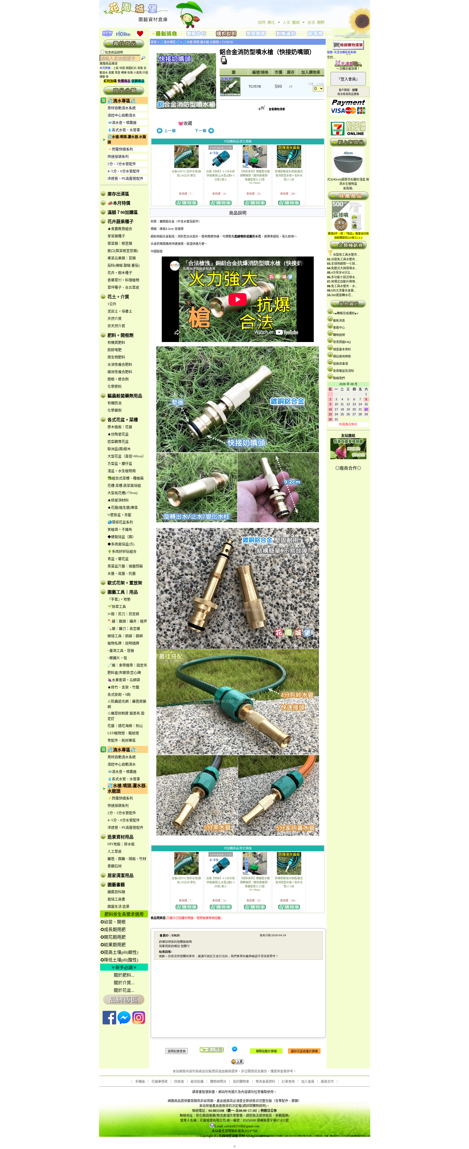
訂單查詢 (288, 1082)
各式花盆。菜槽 (122, 419)
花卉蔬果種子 (120, 221)
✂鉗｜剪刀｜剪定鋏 (123, 614)
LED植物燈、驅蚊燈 (123, 733)
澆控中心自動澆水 (121, 115)
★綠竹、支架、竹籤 (123, 687)
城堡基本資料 (342, 349)
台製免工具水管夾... (346, 254)
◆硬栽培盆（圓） (121, 537)
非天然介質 (116, 326)
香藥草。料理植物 (123, 280)
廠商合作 (327, 1082)
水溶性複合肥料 (119, 364)
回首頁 (179, 1082)
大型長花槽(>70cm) (122, 493)
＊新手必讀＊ (124, 967)
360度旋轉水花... (342, 295)
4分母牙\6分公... (342, 272)
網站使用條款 (342, 356)
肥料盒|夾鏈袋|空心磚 (124, 672)
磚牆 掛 (104, 76)
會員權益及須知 (343, 370)
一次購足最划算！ (348, 68)
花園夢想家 (159, 1082)
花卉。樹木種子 (119, 273)
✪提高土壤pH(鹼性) (119, 952)
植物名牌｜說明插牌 (123, 643)
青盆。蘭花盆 (118, 559)
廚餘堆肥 (114, 350)
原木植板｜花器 (119, 427)
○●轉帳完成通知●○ (346, 313)
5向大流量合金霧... (343, 290)
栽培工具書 (116, 899)
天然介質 (114, 318)
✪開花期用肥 (113, 937)
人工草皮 (114, 851)
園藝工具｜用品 (122, 592)
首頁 (154, 42)
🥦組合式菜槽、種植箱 (125, 478)
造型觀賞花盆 (118, 441)
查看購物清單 (277, 109)
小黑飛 (138, 72)
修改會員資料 (265, 1082)
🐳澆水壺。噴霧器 (122, 123)
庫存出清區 (118, 194)
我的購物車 (241, 1082)
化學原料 (114, 386)
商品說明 (237, 213)
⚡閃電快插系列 (120, 149)
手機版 (140, 1082)
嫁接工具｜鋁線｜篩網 (125, 636)
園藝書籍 (116, 884)
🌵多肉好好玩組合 (122, 551)
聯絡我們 (339, 378)
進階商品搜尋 (110, 63)
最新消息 (339, 320)
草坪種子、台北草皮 (123, 287)
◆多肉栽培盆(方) (120, 544)
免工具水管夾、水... (344, 286)
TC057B (227, 42)
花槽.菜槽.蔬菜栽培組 (124, 485)
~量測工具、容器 (120, 650)
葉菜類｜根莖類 (119, 243)
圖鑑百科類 (116, 892)
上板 (116, 68)
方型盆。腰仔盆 (119, 463)
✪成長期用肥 (113, 929)
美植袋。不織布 (119, 529)
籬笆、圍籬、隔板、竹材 (126, 859)
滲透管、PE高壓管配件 (125, 178)
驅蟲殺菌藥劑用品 (124, 396)
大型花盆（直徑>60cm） (126, 456)
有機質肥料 (116, 342)
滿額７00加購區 (122, 212)
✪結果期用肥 (113, 944)
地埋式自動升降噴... (344, 281)
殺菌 (111, 72)
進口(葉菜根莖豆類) (122, 251)
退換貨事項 (340, 363)
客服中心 (339, 327)
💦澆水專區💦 (121, 101)
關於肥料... (124, 975)
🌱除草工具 (116, 606)
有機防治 (114, 403)
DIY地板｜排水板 (121, 844)
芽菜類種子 (116, 236)
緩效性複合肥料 (119, 372)
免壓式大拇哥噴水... (344, 268)
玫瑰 (130, 72)
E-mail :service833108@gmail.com (236, 1126)
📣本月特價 (118, 203)
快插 (122, 68)
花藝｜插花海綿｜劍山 (125, 726)
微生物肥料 (116, 357)
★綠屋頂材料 (118, 500)
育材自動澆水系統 (121, 108)
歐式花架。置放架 (124, 583)
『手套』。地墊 (119, 599)
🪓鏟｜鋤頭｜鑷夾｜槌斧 (127, 621)
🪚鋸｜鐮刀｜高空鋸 (123, 628)
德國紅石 (131, 68)
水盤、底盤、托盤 (121, 573)
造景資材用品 (120, 837)
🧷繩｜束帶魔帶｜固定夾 (127, 665)
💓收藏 (185, 123)
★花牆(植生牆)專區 (122, 507)
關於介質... (124, 982)
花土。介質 (118, 297)
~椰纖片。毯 (117, 658)
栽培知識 (197, 1082)
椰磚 (123, 72)
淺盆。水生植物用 (121, 471)
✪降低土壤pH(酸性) (119, 960)
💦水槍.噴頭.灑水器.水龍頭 (201, 42)
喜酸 (140, 68)
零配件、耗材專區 (121, 740)
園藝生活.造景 (118, 906)
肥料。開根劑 (120, 335)
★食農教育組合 (119, 229)
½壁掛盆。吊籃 (119, 515)
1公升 (111, 304)
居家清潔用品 (120, 875)
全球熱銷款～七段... (344, 263)
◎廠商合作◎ (348, 468)
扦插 (145, 72)
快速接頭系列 (118, 156)
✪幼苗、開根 (113, 922)
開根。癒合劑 (118, 379)
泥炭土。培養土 (119, 311)
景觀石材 (114, 866)
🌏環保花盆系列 (120, 522)
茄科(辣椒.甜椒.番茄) (123, 265)
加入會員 (307, 1082)
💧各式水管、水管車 (123, 130)
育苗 (117, 72)
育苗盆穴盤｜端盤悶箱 (125, 566)
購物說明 (339, 335)
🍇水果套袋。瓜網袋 (123, 680)
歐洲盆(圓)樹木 (119, 449)
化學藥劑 (114, 410)
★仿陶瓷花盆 (118, 434)
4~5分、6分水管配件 (123, 171)
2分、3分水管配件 (121, 164)
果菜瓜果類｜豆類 (121, 258)
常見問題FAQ (342, 342)
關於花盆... (124, 990)
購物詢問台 (218, 1082)
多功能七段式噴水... (344, 277)
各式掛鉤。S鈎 (119, 694)
